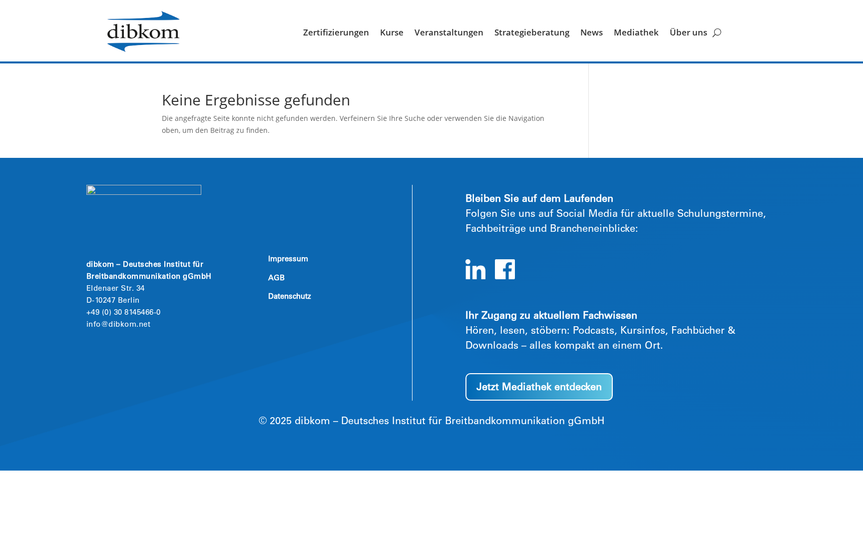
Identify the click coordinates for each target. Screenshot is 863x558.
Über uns (688, 33)
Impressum (288, 259)
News (591, 33)
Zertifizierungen (336, 33)
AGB (276, 278)
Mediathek (636, 33)
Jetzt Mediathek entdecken (539, 388)
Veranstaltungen (449, 33)
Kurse (392, 33)
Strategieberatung (531, 33)
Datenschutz (289, 297)
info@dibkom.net (118, 325)
